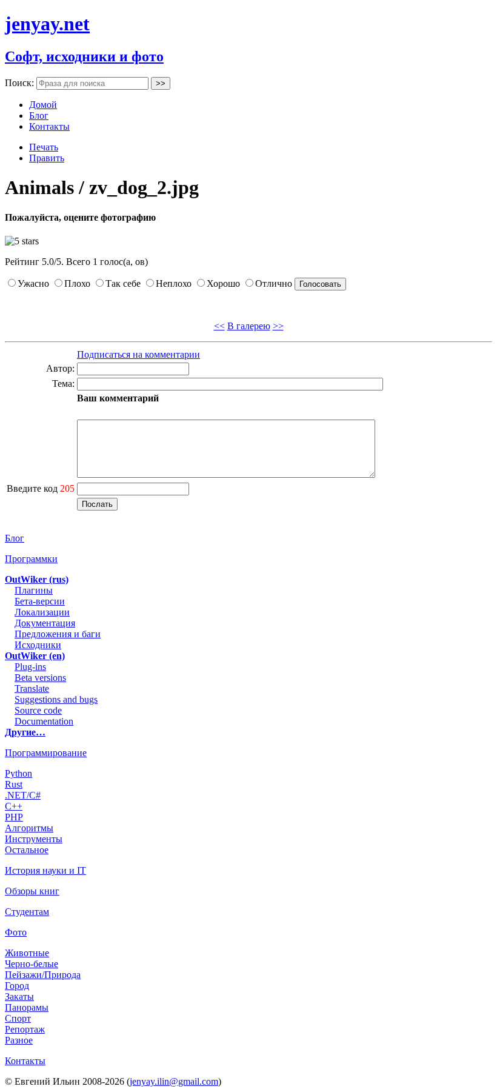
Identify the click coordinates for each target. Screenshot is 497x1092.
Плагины (34, 590)
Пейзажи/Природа (43, 975)
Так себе (123, 283)
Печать (43, 147)
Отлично (273, 283)
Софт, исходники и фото (84, 56)
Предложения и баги (58, 634)
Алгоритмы (29, 828)
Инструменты (33, 839)
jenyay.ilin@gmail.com (174, 1081)
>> (278, 326)
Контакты (49, 126)
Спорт (18, 1018)
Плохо (77, 283)
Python (18, 773)
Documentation (44, 721)
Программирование (46, 753)
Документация (45, 623)
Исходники (38, 645)
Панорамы (26, 1007)
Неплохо (174, 283)
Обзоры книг (32, 891)
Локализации (42, 612)
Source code (38, 710)
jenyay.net (47, 24)
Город (17, 985)
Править (46, 158)
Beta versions (40, 677)
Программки (31, 559)
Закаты (19, 996)
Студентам (27, 911)
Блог (38, 115)
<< (219, 326)
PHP (14, 817)
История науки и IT (45, 870)
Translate (32, 688)
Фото (16, 932)
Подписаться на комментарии (138, 354)
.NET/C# (23, 795)
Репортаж (25, 1029)
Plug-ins (30, 667)
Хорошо (223, 283)
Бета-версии (40, 601)
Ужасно (33, 283)
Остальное (26, 850)
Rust (13, 784)
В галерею (248, 326)
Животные (27, 953)
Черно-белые (31, 964)
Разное (19, 1040)
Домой (43, 104)
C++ (13, 806)
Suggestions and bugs (56, 699)
